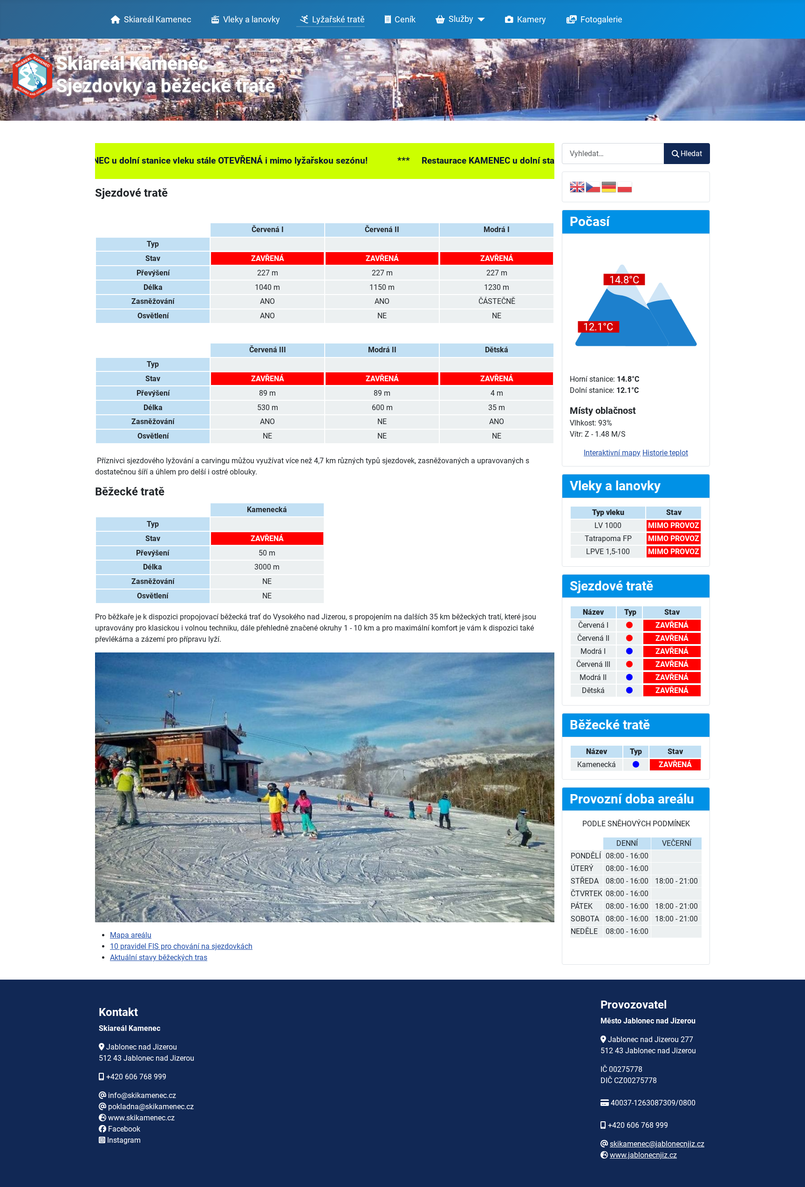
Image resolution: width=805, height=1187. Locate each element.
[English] (578, 186)
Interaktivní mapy (612, 452)
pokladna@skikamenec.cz (151, 1106)
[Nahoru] (789, 1170)
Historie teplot (665, 452)
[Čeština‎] (593, 186)
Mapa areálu (130, 935)
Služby (461, 19)
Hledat (691, 153)
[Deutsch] (609, 186)
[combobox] (613, 153)
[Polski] (625, 186)
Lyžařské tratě (338, 19)
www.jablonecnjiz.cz (643, 1155)
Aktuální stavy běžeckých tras (158, 957)
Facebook (124, 1129)
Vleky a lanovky (251, 19)
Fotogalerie (601, 19)
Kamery (531, 19)
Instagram (124, 1140)
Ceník (405, 19)
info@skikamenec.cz (142, 1095)
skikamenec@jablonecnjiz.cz (657, 1143)
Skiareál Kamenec (157, 19)
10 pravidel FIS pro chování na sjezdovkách (181, 946)
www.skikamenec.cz (141, 1117)
